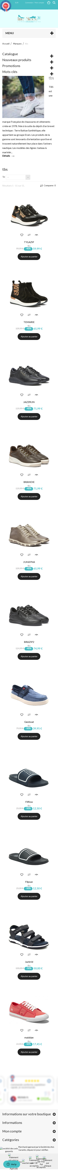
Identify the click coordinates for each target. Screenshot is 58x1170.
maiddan (29, 1037)
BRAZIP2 (29, 641)
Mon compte (12, 1131)
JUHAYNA (29, 561)
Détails (6, 156)
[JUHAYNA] (29, 535)
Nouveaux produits (16, 60)
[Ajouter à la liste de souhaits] (22, 235)
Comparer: (49, 185)
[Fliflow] (29, 775)
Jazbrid (29, 961)
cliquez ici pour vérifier (37, 1149)
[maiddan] (29, 1011)
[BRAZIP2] (29, 615)
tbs (29, 246)
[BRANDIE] (29, 455)
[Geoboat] (29, 695)
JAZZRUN (29, 401)
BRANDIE (29, 481)
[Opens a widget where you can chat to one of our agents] (11, 1164)
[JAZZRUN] (29, 375)
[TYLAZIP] (29, 216)
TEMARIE (29, 321)
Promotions (11, 66)
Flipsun (29, 881)
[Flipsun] (29, 855)
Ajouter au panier (29, 256)
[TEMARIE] (29, 295)
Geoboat (29, 721)
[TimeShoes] (29, 19)
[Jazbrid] (29, 935)
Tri (3, 177)
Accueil (5, 43)
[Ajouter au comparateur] (29, 235)
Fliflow (29, 801)
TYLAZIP (29, 242)
